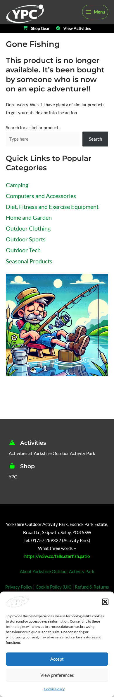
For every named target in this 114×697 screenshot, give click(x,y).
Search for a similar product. (32, 127)
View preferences (57, 675)
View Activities (77, 28)
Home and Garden (29, 217)
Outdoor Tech (23, 249)
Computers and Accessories (41, 195)
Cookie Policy (54, 689)
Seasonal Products (29, 261)
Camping (17, 184)
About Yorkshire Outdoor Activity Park (57, 571)
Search (95, 139)
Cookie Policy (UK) (54, 586)
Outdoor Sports (26, 239)
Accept (57, 659)
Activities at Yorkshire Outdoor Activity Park (52, 453)
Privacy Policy (18, 586)
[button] (105, 602)
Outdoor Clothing (28, 228)
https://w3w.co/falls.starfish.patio (57, 556)
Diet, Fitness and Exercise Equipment (52, 206)
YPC (13, 476)
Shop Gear (40, 28)
